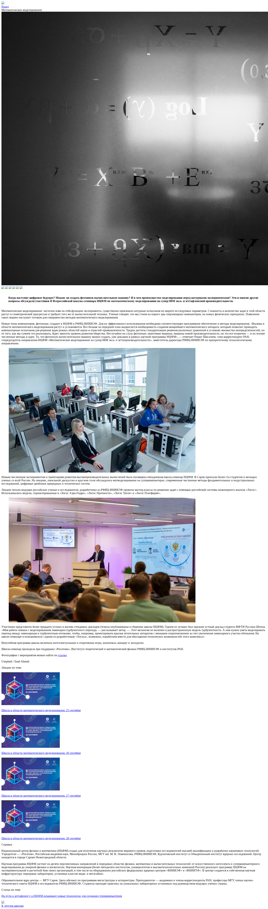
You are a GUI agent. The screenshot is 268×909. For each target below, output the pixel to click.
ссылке (62, 655)
